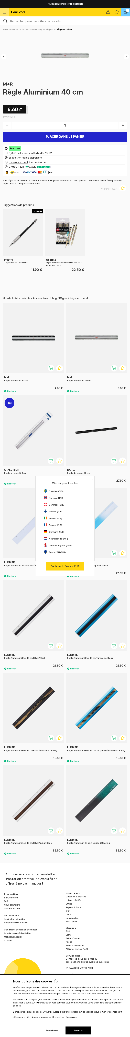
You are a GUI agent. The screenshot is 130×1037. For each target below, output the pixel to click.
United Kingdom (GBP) (60, 545)
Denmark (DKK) (56, 504)
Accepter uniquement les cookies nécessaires (54, 1017)
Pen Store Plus (11, 915)
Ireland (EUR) (55, 518)
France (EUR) (55, 525)
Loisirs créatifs (10, 29)
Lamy (68, 934)
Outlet (69, 914)
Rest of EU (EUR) (57, 552)
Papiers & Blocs (73, 907)
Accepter (78, 1030)
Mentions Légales (13, 936)
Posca (69, 941)
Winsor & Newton (75, 945)
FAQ (6, 901)
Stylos (69, 903)
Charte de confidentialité (17, 933)
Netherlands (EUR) (58, 538)
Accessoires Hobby (32, 29)
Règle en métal (64, 29)
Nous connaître (12, 904)
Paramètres (52, 1030)
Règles (49, 29)
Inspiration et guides (14, 919)
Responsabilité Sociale (16, 922)
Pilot (68, 931)
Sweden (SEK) (56, 491)
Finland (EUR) (55, 511)
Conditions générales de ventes (20, 929)
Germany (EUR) (56, 532)
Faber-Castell (73, 938)
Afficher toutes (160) (77, 949)
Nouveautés (72, 918)
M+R (8, 84)
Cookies (8, 940)
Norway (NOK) (56, 498)
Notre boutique (12, 908)
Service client (11, 897)
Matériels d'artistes (76, 896)
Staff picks (71, 921)
